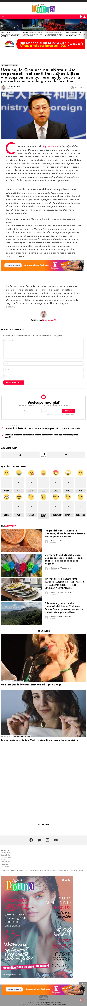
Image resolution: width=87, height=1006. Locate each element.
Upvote (20, 455)
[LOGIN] (84, 16)
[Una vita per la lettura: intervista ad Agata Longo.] (43, 658)
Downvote (66, 455)
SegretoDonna (50, 146)
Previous (1, 29)
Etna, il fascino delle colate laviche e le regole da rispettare (75, 34)
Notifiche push (6, 857)
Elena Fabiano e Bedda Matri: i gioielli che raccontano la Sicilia (39, 740)
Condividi (4, 94)
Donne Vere (18, 681)
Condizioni (5, 866)
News (27, 736)
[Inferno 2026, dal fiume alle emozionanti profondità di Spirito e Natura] (33, 25)
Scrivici (3, 859)
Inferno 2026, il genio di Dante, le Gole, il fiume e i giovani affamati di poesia (54, 34)
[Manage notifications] (81, 1000)
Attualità (10, 525)
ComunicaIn (5, 862)
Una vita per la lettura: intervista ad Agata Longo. (31, 685)
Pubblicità (4, 864)
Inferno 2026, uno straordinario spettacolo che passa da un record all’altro (11, 35)
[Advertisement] (43, 55)
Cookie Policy (6, 855)
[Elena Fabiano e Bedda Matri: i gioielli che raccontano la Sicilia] (43, 713)
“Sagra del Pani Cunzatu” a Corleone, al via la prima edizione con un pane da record (65, 534)
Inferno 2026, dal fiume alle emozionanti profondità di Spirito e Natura (32, 34)
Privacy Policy (6, 853)
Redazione (5, 850)
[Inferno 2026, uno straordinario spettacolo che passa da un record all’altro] (11, 25)
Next (86, 29)
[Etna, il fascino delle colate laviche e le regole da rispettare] (76, 25)
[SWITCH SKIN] (80, 16)
